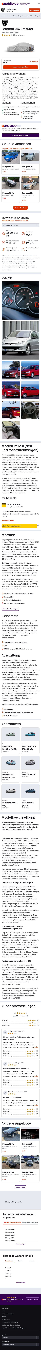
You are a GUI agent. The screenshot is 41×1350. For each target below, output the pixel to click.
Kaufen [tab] (20, 1261)
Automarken (12, 16)
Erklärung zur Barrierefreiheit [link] (11, 1325)
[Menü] (39, 4)
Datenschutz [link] (6, 1319)
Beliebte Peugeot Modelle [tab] (12, 1222)
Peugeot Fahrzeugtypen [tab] (30, 1222)
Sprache (4, 1335)
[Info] (27, 1016)
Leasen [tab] (32, 1261)
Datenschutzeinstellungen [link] (10, 1322)
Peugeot (20, 16)
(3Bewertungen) (18, 35)
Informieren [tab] (9, 1261)
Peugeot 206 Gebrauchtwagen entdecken (17, 149)
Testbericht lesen (8, 520)
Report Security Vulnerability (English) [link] (13, 1328)
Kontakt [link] (4, 1316)
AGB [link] (3, 1311)
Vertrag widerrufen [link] (8, 1314)
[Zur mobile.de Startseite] (18, 3)
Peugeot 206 (28, 16)
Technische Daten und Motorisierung (15, 220)
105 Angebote (33, 62)
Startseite (3, 16)
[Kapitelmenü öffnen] (6, 10)
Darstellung (5, 1342)
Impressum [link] (5, 1308)
